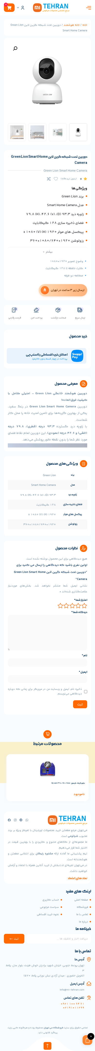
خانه (84, 25)
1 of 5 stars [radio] (84, 605)
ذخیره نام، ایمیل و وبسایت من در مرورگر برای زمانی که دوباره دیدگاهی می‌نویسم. (45, 691)
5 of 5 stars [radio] (60, 605)
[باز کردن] (18, 8)
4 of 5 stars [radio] (66, 605)
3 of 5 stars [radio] (72, 605)
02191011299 (73, 1008)
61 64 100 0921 (72, 1004)
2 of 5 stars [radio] (78, 605)
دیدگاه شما (79, 612)
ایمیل (83, 672)
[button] (15, 48)
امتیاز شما (80, 600)
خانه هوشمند (72, 25)
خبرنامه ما (83, 929)
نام (84, 655)
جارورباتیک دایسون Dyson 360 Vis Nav (68, 783)
